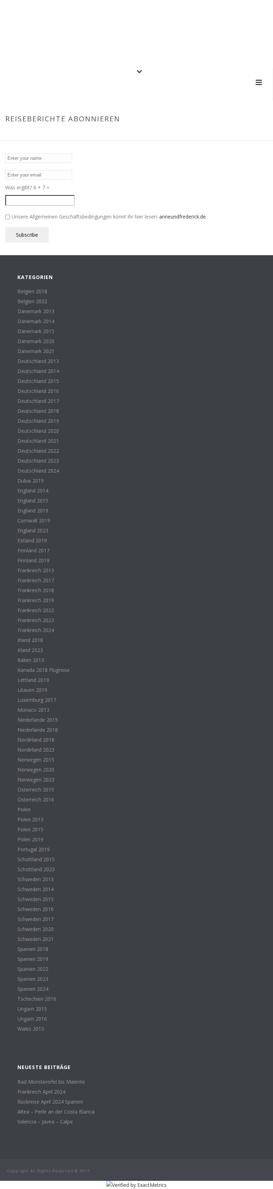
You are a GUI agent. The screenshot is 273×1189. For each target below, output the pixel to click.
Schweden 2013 (35, 879)
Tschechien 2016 (36, 999)
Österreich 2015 (35, 789)
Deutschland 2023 (38, 461)
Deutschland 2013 (38, 361)
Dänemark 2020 (35, 341)
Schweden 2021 (35, 939)
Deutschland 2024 (38, 471)
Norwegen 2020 (35, 770)
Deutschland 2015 (38, 381)
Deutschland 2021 (38, 441)
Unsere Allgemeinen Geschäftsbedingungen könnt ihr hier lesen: (109, 216)
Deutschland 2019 (38, 421)
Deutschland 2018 (38, 411)
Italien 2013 (30, 660)
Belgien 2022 (32, 301)
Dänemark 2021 (35, 351)
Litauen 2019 (32, 690)
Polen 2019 (30, 839)
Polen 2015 (30, 829)
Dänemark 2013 (35, 311)
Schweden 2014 (35, 889)
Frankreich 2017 (35, 580)
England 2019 (32, 510)
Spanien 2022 (32, 969)
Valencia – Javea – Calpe (45, 1122)
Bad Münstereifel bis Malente (51, 1082)
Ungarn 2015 (32, 1009)
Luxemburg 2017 (36, 700)
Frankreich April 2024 (41, 1092)
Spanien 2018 (32, 949)
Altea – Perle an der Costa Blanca (56, 1112)
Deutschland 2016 (38, 391)
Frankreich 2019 (35, 600)
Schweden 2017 (35, 919)
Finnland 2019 (33, 560)
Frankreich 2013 (35, 570)
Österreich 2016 (35, 799)
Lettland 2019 (33, 680)
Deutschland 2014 (38, 371)
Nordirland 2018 (35, 740)
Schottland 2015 (36, 859)
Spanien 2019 (32, 959)
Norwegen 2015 (35, 760)
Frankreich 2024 (35, 630)
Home (188, 133)
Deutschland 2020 (38, 431)
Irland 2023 (30, 650)
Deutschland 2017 (38, 401)
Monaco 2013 (33, 710)
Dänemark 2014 (35, 321)
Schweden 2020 (35, 929)
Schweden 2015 (35, 899)
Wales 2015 (30, 1029)
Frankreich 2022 (35, 610)
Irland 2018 (30, 640)
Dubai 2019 (30, 481)
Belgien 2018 (32, 291)
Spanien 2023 (32, 979)
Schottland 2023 (36, 869)
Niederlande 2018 (37, 730)
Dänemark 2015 (35, 331)
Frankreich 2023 (35, 620)
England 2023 (32, 530)
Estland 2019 (32, 540)
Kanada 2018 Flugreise (43, 670)
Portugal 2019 (33, 849)
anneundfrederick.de (182, 216)
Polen (24, 809)
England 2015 (32, 501)
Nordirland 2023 (35, 750)
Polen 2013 (30, 819)
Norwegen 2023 (35, 780)
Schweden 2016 (35, 909)
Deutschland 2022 (38, 451)
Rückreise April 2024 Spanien (50, 1102)
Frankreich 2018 (35, 590)
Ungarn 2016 (32, 1019)
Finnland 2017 (33, 550)
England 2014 (32, 491)
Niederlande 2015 (37, 720)
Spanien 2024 (32, 989)
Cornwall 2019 (33, 520)
